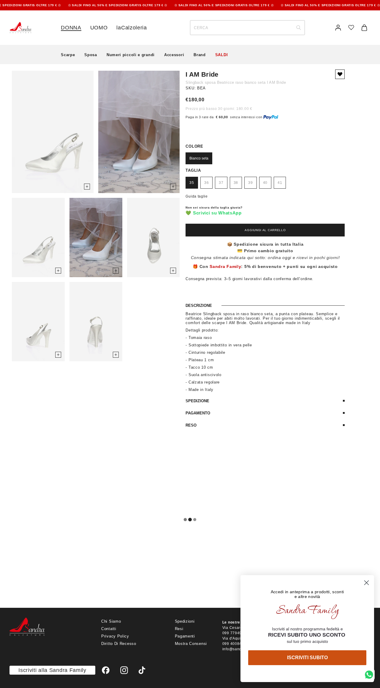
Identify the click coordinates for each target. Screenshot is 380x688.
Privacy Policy (115, 636)
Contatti (108, 629)
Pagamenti (185, 636)
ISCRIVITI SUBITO (307, 657)
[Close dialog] (366, 582)
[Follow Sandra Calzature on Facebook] (106, 670)
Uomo (99, 28)
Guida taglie (197, 196)
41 (280, 183)
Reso (191, 425)
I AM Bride (202, 74)
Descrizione (199, 305)
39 (250, 183)
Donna (71, 28)
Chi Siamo (111, 621)
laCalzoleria (131, 28)
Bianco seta (198, 158)
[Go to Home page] (20, 27)
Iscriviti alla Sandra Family (52, 670)
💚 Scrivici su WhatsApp (213, 212)
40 (265, 183)
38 (236, 183)
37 (221, 183)
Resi (179, 629)
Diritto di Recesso (118, 643)
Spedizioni (185, 621)
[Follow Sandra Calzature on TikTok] (142, 670)
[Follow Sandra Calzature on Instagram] (124, 670)
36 (206, 183)
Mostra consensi (191, 643)
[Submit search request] (299, 27)
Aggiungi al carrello (265, 230)
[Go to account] (338, 28)
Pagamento (198, 413)
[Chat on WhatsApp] (369, 674)
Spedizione (197, 401)
